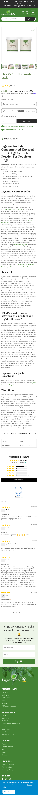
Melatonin (5, 695)
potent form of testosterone (14, 209)
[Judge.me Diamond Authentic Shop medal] (18, 490)
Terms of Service (8, 764)
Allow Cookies (9, 792)
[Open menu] (33, 13)
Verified (17, 497)
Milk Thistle (6, 698)
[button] (5, 86)
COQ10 (4, 726)
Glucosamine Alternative (11, 723)
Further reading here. (21, 245)
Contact (4, 755)
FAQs (4, 749)
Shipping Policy (7, 770)
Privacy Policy (7, 767)
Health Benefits (7, 747)
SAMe (4, 700)
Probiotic (5, 721)
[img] (5, 507)
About (4, 744)
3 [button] (19, 613)
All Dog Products (8, 734)
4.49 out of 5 (24, 460)
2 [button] (16, 613)
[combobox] (18, 19)
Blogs (4, 752)
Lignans (5, 692)
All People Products (9, 706)
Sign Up (19, 661)
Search (31, 19)
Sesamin (5, 703)
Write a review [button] (19, 480)
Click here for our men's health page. (21, 267)
